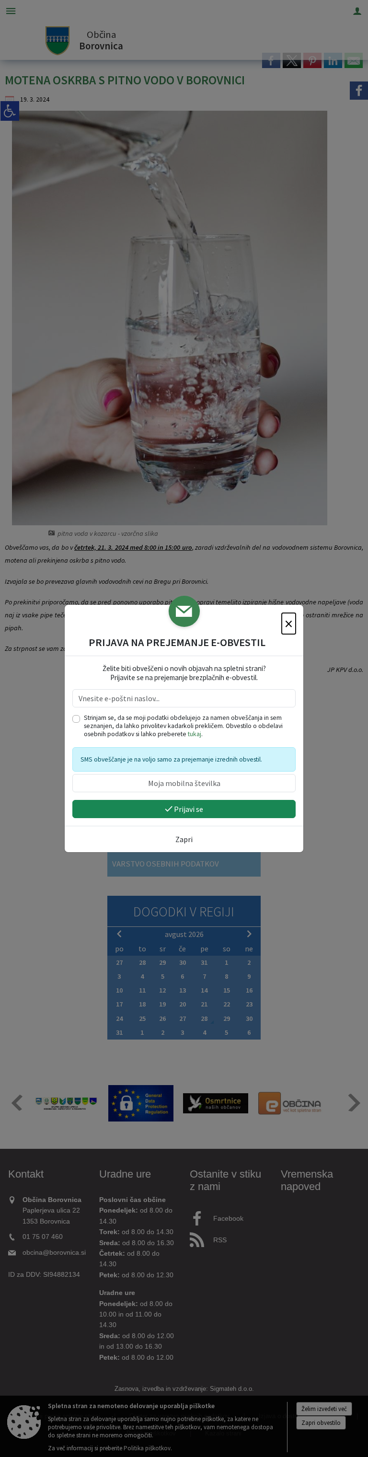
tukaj (194, 734)
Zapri (184, 839)
